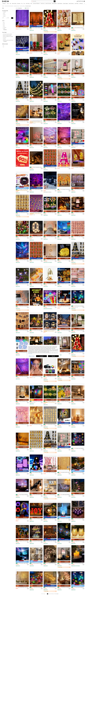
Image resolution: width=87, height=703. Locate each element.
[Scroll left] (83, 3)
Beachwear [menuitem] (18, 3)
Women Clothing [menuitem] (14, 3)
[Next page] (58, 593)
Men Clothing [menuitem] (28, 3)
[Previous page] (46, 593)
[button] (82, 1)
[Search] (55, 1)
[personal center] (77, 1)
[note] (22, 26)
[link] (79, 1)
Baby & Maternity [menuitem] (60, 3)
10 (57, 593)
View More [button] (5, 29)
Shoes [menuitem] (31, 3)
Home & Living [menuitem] (42, 3)
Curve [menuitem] (24, 3)
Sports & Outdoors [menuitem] (71, 3)
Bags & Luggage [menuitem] (65, 3)
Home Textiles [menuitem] (76, 3)
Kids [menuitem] (21, 3)
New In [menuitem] (8, 3)
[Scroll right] (84, 3)
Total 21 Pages (43, 593)
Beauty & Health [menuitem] (54, 3)
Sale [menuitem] (10, 3)
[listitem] (22, 21)
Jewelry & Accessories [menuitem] (48, 3)
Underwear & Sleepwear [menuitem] (36, 3)
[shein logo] (5, 1)
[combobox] (19, 8)
